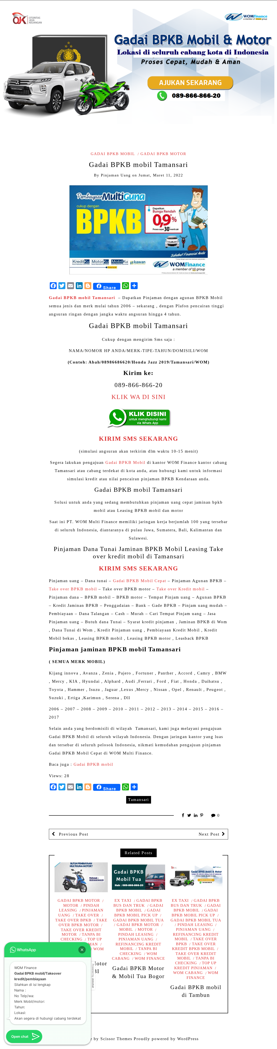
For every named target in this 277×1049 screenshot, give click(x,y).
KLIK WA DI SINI (138, 397)
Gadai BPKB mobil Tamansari (82, 297)
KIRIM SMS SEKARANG (138, 438)
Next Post (209, 834)
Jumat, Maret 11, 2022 (160, 175)
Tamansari (138, 799)
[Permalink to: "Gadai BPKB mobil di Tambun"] (195, 877)
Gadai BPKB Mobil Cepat (139, 580)
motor (145, 929)
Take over (87, 915)
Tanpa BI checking (81, 937)
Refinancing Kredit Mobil (138, 946)
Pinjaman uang (80, 912)
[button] (82, 949)
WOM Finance (150, 958)
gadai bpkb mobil (113, 154)
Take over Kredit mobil (180, 589)
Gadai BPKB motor (163, 154)
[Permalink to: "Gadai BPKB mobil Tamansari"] (138, 229)
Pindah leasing (195, 924)
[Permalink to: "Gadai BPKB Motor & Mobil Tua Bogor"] (138, 877)
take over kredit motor (81, 932)
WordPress (188, 1038)
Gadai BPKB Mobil (125, 462)
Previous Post (73, 834)
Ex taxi (122, 900)
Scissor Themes (116, 1038)
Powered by (93, 976)
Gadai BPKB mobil (93, 764)
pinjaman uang (116, 175)
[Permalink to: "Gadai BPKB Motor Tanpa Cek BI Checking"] (81, 877)
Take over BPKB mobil (73, 589)
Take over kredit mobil (196, 955)
